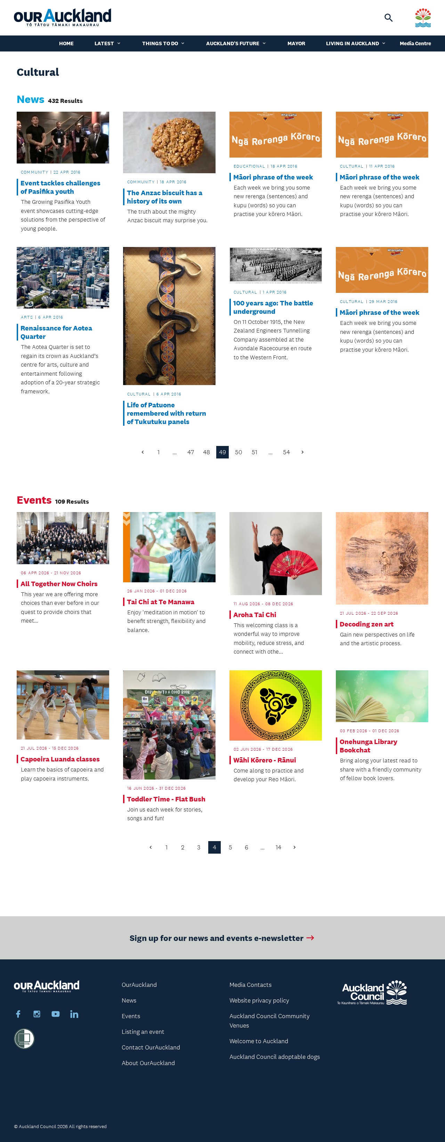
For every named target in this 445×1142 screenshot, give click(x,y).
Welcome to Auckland (258, 1041)
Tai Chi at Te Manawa (160, 602)
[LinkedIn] (74, 1015)
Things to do (160, 43)
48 (206, 452)
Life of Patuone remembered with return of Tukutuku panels (166, 413)
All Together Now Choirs (59, 584)
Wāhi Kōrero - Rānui (264, 760)
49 (222, 452)
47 (190, 452)
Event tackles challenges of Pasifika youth (60, 187)
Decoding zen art (367, 624)
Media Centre (415, 43)
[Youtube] (55, 1015)
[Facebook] (18, 1015)
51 (254, 452)
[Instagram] (37, 1015)
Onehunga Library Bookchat (368, 745)
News (129, 1000)
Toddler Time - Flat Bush (166, 799)
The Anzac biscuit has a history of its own (164, 197)
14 (278, 847)
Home (66, 43)
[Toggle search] (388, 17)
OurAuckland (139, 985)
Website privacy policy (259, 1000)
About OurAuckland (148, 1063)
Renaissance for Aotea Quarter (56, 332)
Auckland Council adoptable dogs (274, 1057)
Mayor (296, 43)
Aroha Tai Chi (254, 614)
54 (286, 452)
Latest (104, 43)
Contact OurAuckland (151, 1047)
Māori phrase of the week (273, 177)
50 (238, 452)
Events (131, 1016)
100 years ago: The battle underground (273, 307)
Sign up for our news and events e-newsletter (217, 937)
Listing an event (143, 1032)
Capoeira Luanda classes (60, 759)
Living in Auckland (352, 43)
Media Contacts (250, 985)
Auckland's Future (232, 43)
